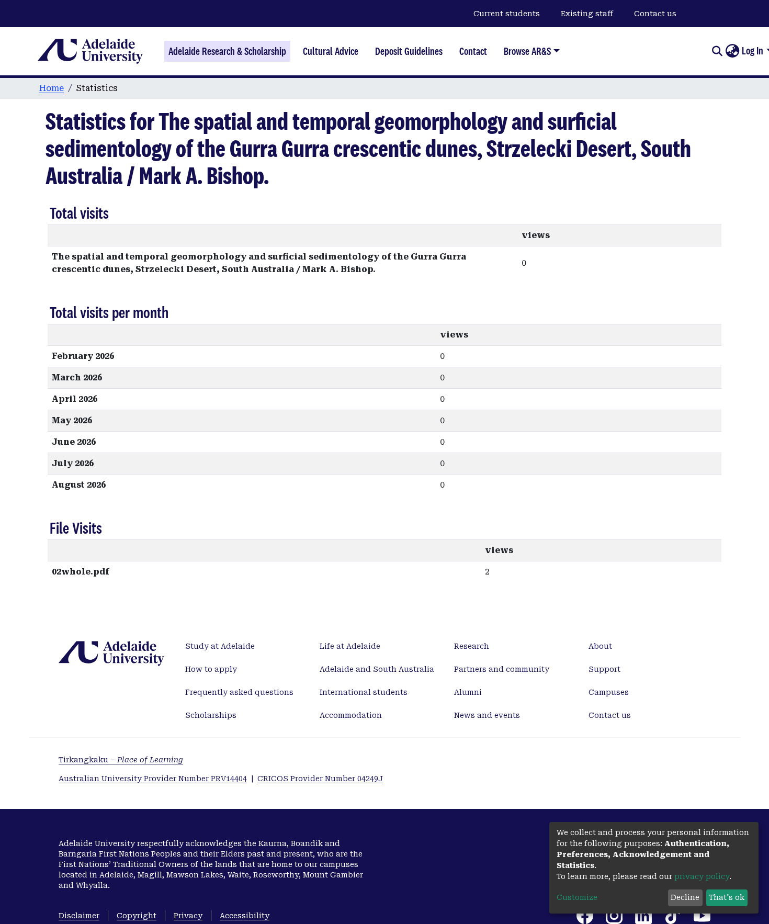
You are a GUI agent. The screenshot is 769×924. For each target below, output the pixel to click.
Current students (506, 13)
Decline (685, 897)
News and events (487, 715)
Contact (473, 51)
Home (51, 88)
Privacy (188, 915)
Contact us (655, 13)
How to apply (211, 669)
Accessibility (244, 915)
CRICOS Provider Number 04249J (320, 778)
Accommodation (351, 715)
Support (604, 669)
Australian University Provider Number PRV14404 (153, 778)
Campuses (609, 692)
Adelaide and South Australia (377, 669)
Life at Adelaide (350, 646)
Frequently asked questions (239, 692)
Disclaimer (79, 915)
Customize (577, 897)
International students (364, 692)
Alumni (468, 692)
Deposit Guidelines (409, 51)
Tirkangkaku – (121, 760)
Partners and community (501, 669)
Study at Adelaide (220, 646)
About (600, 646)
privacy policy (701, 876)
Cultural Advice (330, 51)
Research (471, 646)
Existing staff (587, 13)
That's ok (726, 897)
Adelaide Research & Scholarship (227, 51)
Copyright (136, 915)
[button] (732, 51)
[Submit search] (716, 51)
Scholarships (210, 715)
